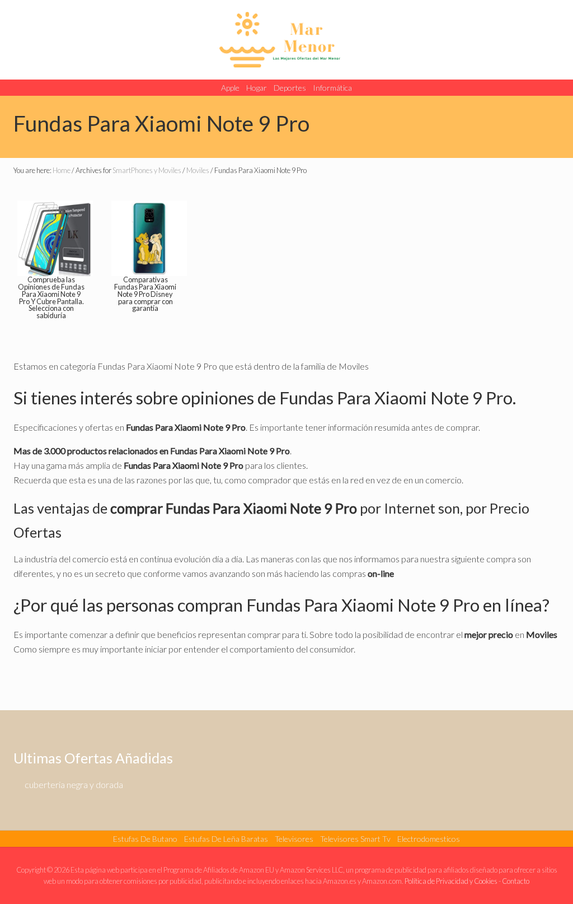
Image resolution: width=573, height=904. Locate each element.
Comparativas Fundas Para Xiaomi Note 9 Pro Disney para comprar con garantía (145, 294)
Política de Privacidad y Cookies (451, 881)
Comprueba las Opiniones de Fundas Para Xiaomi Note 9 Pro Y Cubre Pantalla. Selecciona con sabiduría (51, 297)
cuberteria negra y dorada (74, 784)
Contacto (515, 881)
